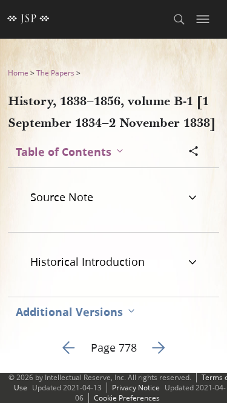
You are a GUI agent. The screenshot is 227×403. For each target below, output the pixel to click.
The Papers (55, 73)
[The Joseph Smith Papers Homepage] (28, 19)
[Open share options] (194, 152)
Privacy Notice (136, 387)
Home (18, 73)
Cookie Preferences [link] (127, 398)
